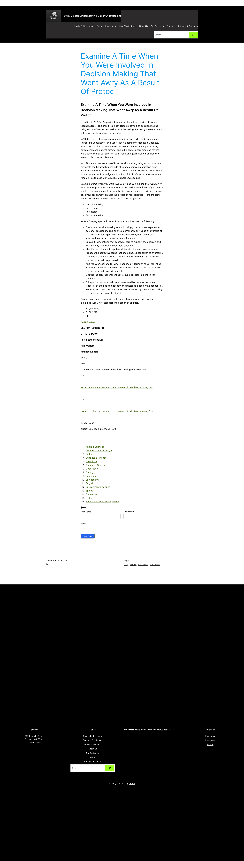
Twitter (210, 744)
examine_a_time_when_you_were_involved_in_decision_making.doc (117, 387)
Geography (92, 468)
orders (132, 783)
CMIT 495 (133, 565)
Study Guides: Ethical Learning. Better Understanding (92, 15)
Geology (90, 472)
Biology (90, 454)
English (90, 483)
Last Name (129, 511)
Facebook (210, 736)
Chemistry (91, 461)
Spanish (90, 490)
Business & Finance (96, 457)
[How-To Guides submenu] (135, 26)
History (90, 498)
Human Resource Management (102, 501)
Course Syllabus (143, 565)
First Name (86, 511)
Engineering (92, 479)
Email (83, 523)
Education (91, 476)
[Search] (193, 35)
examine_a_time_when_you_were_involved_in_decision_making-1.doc (118, 411)
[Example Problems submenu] (115, 26)
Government (92, 494)
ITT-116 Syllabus (155, 565)
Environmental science (98, 487)
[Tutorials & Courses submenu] (197, 26)
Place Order (87, 536)
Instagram (210, 740)
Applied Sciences (95, 446)
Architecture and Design (99, 450)
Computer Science (96, 465)
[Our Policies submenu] (163, 26)
